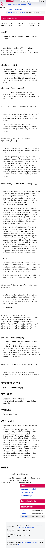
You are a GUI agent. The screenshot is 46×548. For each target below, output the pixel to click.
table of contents (28, 501)
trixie (23, 510)
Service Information (14, 9)
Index (9, 4)
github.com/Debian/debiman (28, 542)
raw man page (26, 496)
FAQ (29, 4)
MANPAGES (9, 0)
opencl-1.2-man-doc (19, 12)
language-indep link (28, 489)
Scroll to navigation (10, 18)
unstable (9, 12)
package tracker (27, 492)
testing (23, 514)
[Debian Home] (2, 4)
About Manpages (19, 4)
